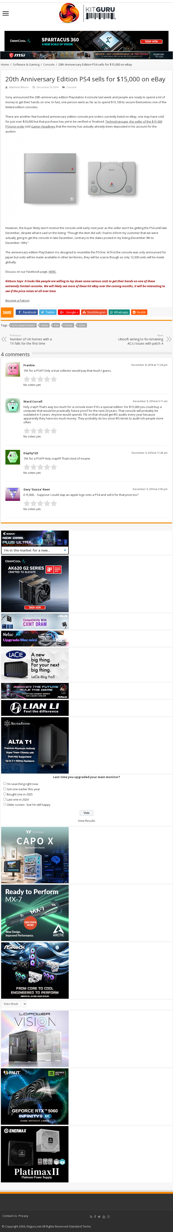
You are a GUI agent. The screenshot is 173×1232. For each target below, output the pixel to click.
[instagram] (108, 1216)
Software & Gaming (26, 64)
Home (5, 64)
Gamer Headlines (43, 126)
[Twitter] (99, 1216)
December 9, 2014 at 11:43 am (150, 452)
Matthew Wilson (19, 87)
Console (49, 64)
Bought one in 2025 (20, 794)
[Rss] (91, 1216)
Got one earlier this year (23, 789)
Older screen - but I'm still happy (28, 805)
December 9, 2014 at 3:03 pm (150, 489)
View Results (86, 821)
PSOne (68, 325)
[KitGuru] (86, 11)
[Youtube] (104, 1216)
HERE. (52, 272)
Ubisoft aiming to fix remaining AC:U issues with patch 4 (140, 340)
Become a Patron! (17, 300)
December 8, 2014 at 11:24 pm (149, 364)
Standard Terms (80, 1226)
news (44, 325)
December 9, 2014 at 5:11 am (150, 401)
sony (82, 325)
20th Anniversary (23, 325)
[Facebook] (95, 1216)
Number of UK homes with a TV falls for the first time (31, 340)
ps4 (56, 325)
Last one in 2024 (18, 799)
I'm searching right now (22, 784)
